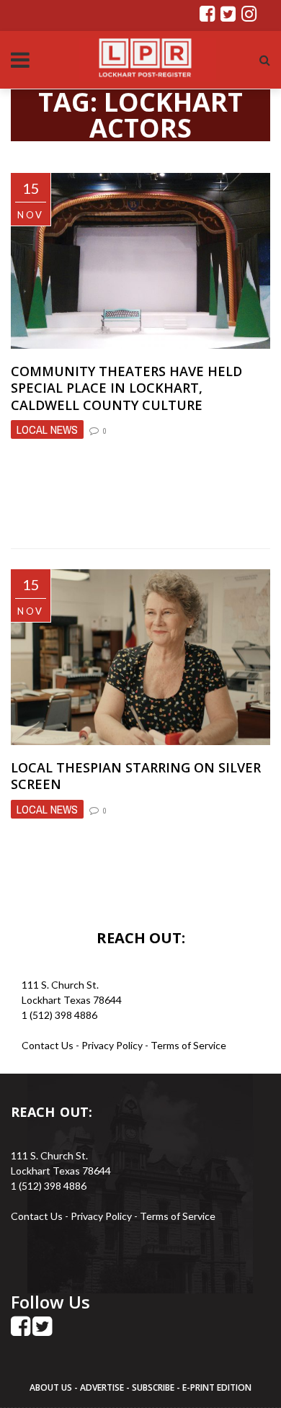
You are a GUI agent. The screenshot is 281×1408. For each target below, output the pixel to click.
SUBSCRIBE (154, 1387)
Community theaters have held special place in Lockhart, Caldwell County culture (126, 388)
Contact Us (47, 1045)
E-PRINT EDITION (216, 1387)
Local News (47, 429)
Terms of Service (188, 1045)
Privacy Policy (113, 1045)
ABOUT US (52, 1387)
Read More (42, 517)
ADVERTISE (102, 1387)
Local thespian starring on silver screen (136, 776)
